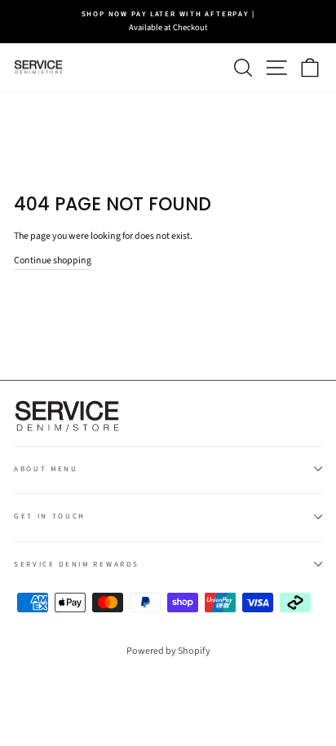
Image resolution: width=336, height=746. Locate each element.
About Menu (46, 469)
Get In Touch (50, 516)
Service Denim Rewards (76, 564)
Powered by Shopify (168, 651)
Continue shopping (52, 260)
